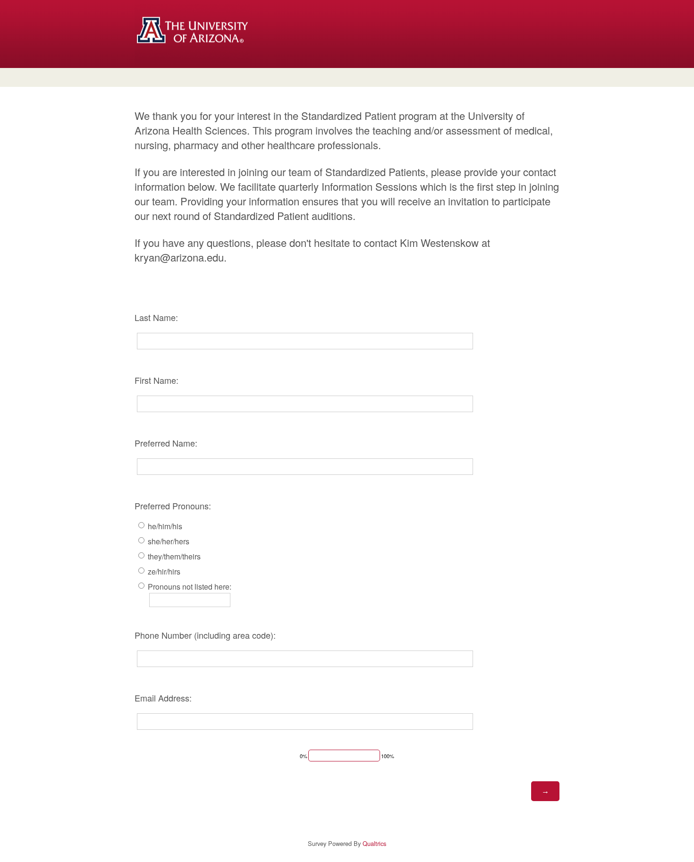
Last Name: (156, 317)
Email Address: (163, 698)
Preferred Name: (166, 443)
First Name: (156, 380)
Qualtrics (374, 843)
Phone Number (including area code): (205, 635)
